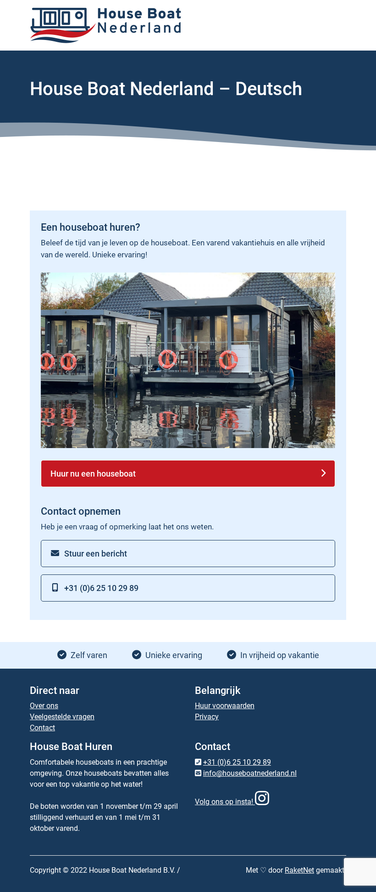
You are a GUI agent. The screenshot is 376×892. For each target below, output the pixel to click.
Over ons (44, 705)
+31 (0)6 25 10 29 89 (101, 588)
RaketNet (299, 870)
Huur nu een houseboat (93, 473)
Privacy (207, 716)
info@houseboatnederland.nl (250, 773)
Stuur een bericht (95, 553)
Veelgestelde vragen (62, 716)
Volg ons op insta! (225, 801)
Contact (42, 727)
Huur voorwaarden (224, 705)
